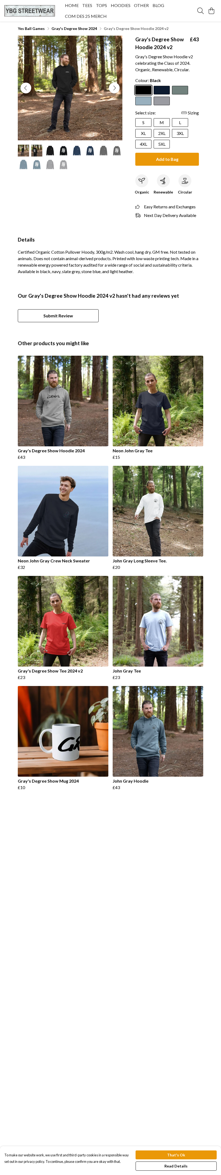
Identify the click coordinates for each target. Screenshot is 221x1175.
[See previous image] (25, 88)
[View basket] (211, 10)
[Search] (200, 10)
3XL (180, 133)
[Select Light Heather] (162, 101)
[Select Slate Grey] (180, 90)
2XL (161, 133)
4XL (143, 144)
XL (143, 133)
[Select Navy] (162, 90)
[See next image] (114, 88)
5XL (161, 144)
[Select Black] (143, 90)
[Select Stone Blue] (143, 101)
